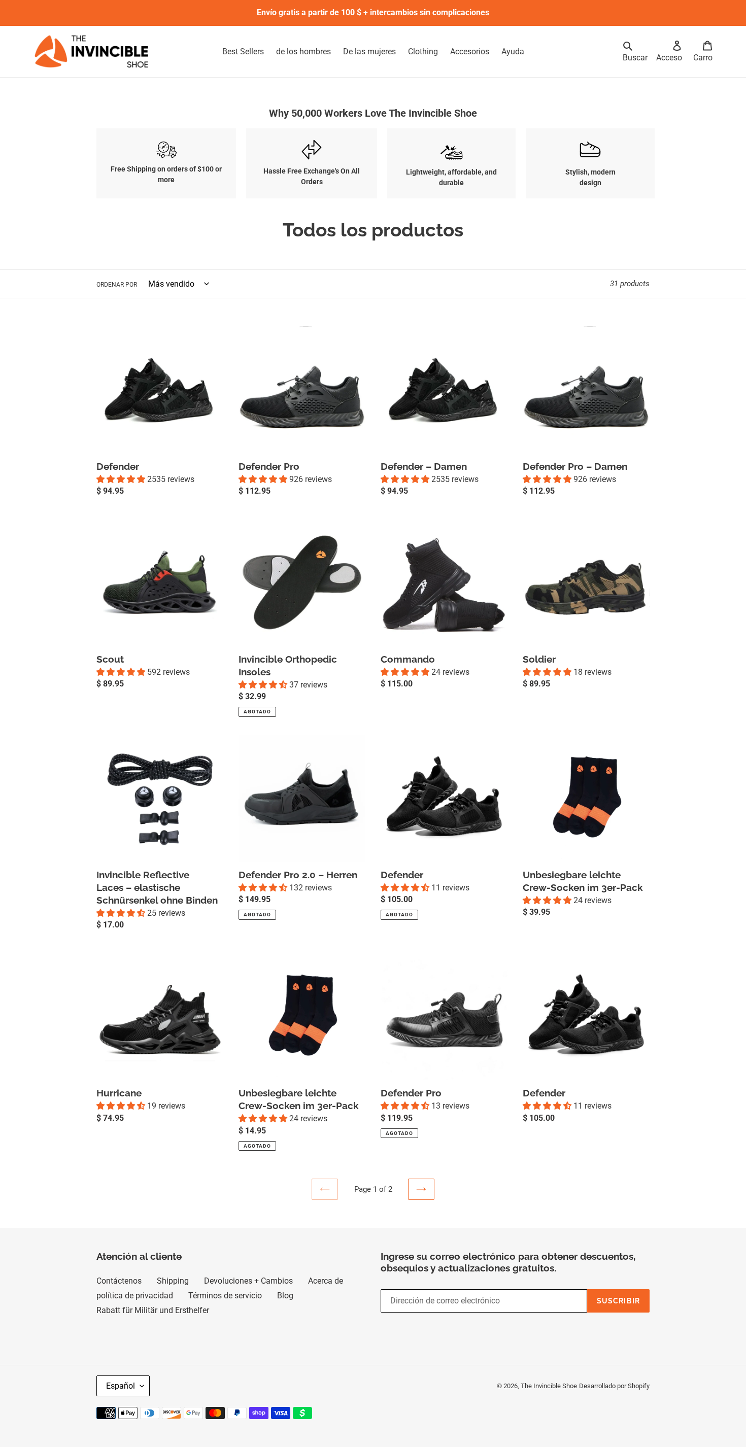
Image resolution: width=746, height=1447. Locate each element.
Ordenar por (116, 284)
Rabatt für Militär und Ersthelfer (152, 1310)
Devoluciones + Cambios (248, 1281)
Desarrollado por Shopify (614, 1386)
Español (120, 1386)
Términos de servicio (225, 1295)
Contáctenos (119, 1281)
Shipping (173, 1281)
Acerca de (325, 1281)
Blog (285, 1295)
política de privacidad (134, 1295)
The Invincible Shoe (549, 1386)
